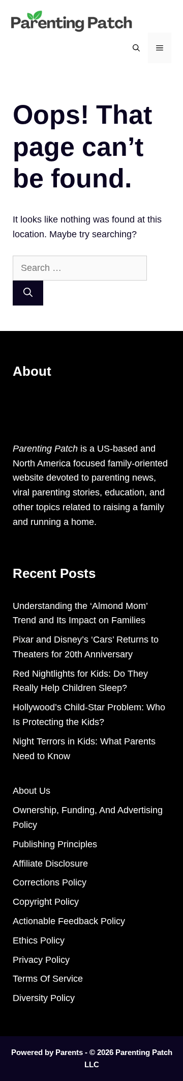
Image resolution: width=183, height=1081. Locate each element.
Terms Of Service (48, 979)
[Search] (28, 293)
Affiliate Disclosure (50, 863)
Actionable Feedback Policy (69, 921)
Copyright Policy (46, 902)
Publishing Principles (55, 844)
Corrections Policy (49, 882)
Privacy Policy (41, 960)
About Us (31, 791)
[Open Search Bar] (136, 48)
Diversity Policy (44, 998)
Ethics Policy (39, 940)
